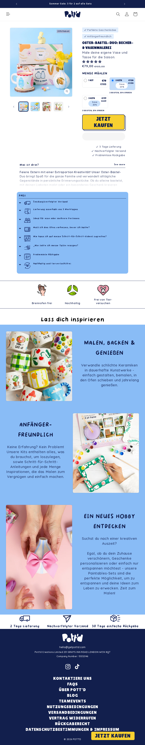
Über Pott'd (72, 689)
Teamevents (72, 701)
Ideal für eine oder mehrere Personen (56, 218)
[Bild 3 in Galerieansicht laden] (47, 106)
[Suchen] (118, 14)
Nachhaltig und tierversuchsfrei (52, 263)
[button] (92, 61)
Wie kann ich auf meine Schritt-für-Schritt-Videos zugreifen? (70, 236)
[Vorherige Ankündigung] (17, 4)
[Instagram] (68, 666)
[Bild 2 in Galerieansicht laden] (35, 106)
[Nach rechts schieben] (68, 107)
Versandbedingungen (72, 712)
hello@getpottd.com (72, 647)
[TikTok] (77, 666)
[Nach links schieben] (14, 107)
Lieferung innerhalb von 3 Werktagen (55, 209)
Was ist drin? (72, 165)
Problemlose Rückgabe (46, 254)
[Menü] (8, 14)
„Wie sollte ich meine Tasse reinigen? (55, 245)
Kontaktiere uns (72, 678)
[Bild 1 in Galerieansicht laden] (23, 106)
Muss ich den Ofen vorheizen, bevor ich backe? (61, 227)
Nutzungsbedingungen (72, 706)
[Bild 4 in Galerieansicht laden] (58, 106)
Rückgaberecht (72, 723)
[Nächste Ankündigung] (125, 4)
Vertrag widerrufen (72, 718)
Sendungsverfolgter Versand (50, 202)
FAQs (22, 195)
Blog (72, 695)
